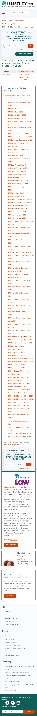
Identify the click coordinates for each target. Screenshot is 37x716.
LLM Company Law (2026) (16, 118)
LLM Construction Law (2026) (18, 134)
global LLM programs (11, 445)
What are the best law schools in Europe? (18, 675)
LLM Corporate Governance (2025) (20, 137)
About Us (8, 611)
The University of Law (16, 21)
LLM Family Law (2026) (15, 196)
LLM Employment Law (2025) (17, 177)
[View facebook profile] (7, 703)
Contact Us (9, 615)
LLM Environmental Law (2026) (18, 184)
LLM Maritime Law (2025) (16, 365)
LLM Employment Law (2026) (17, 180)
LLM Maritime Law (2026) (16, 368)
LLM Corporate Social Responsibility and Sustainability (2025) (19, 159)
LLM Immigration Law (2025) (17, 205)
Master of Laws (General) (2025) (19, 433)
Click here (10, 596)
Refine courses (26, 50)
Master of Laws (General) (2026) (19, 436)
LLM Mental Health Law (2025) (18, 402)
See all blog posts (10, 691)
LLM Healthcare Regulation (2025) (19, 199)
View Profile (11, 545)
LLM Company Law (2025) (16, 115)
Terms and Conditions (12, 624)
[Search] (31, 46)
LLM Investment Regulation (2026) (19, 340)
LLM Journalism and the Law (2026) (20, 343)
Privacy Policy (9, 621)
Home (3, 21)
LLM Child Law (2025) (15, 109)
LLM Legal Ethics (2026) (15, 355)
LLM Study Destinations (13, 645)
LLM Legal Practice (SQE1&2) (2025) (20, 358)
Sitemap (8, 636)
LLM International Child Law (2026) (20, 252)
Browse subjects (25, 54)
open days (13, 540)
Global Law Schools (11, 642)
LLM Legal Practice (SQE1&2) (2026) (20, 361)
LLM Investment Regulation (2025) (19, 337)
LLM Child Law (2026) (15, 112)
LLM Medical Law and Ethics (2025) (20, 396)
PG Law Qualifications (12, 655)
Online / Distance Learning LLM (15, 648)
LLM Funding (9, 639)
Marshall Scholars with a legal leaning (17, 672)
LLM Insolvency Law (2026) (17, 215)
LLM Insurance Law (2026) (16, 218)
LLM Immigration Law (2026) (17, 209)
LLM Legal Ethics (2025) (15, 352)
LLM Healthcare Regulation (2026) (19, 202)
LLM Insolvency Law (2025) (17, 212)
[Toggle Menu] (3, 13)
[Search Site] (15, 13)
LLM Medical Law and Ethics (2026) (20, 399)
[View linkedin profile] (18, 703)
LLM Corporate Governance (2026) (20, 140)
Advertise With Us (11, 618)
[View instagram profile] (13, 703)
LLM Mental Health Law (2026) (18, 405)
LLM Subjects (9, 652)
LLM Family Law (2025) (15, 193)
